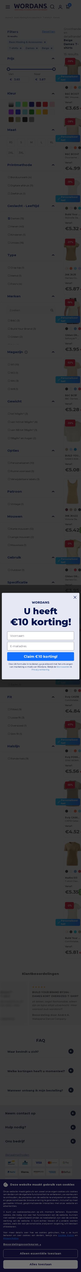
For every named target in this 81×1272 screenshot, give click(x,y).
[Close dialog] (75, 597)
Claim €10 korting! (40, 656)
